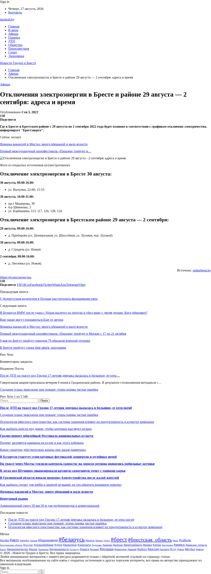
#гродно (28, 545)
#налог (33, 549)
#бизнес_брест (102, 540)
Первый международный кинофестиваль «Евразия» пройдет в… (45, 151)
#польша (107, 549)
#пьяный (132, 549)
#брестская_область (150, 540)
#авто (14, 540)
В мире (13, 30)
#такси (180, 549)
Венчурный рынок (14, 498)
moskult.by (7, 19)
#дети (58, 544)
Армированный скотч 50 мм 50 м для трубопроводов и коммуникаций (49, 505)
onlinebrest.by (202, 270)
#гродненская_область (11, 545)
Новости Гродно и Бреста (18, 63)
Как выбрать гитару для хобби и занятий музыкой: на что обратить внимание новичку (61, 484)
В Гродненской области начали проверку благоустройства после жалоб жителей (59, 477)
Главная (13, 26)
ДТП (11, 41)
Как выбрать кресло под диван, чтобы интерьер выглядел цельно (46, 429)
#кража (147, 544)
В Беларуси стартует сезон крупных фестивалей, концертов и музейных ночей (58, 457)
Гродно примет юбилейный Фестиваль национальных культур (46, 436)
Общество (15, 45)
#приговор (120, 549)
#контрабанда (133, 544)
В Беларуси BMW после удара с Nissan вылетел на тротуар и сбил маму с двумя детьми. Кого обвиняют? (74, 312)
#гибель (185, 540)
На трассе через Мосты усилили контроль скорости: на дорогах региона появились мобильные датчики (77, 463)
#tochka (4, 540)
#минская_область (196, 544)
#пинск (84, 549)
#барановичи (48, 540)
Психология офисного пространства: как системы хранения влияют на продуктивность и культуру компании (77, 422)
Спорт (12, 52)
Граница (14, 37)
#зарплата (84, 544)
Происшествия (18, 48)
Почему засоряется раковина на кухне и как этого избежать (42, 443)
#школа (200, 549)
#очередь (74, 549)
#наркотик (43, 549)
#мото (3, 549)
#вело (175, 540)
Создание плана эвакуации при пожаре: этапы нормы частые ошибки (49, 389)
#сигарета (164, 549)
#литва (157, 544)
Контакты (15, 12)
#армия (33, 540)
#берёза (90, 540)
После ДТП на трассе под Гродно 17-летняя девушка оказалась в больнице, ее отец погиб (66, 408)
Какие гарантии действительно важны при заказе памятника (43, 450)
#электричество (20, 277)
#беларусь (72, 539)
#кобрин (118, 544)
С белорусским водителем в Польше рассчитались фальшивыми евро (49, 298)
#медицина (167, 545)
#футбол (190, 549)
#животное (70, 544)
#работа (142, 549)
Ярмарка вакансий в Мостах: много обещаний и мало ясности (44, 144)
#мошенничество (17, 549)
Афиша (13, 34)
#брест (4, 277)
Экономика (16, 56)
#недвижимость (59, 549)
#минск (179, 545)
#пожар (94, 549)
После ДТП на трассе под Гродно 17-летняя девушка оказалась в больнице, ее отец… (60, 375)
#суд (173, 549)
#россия (153, 549)
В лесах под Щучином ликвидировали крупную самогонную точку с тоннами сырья (62, 470)
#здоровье (97, 545)
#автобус (24, 540)
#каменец (107, 545)
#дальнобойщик (44, 544)
